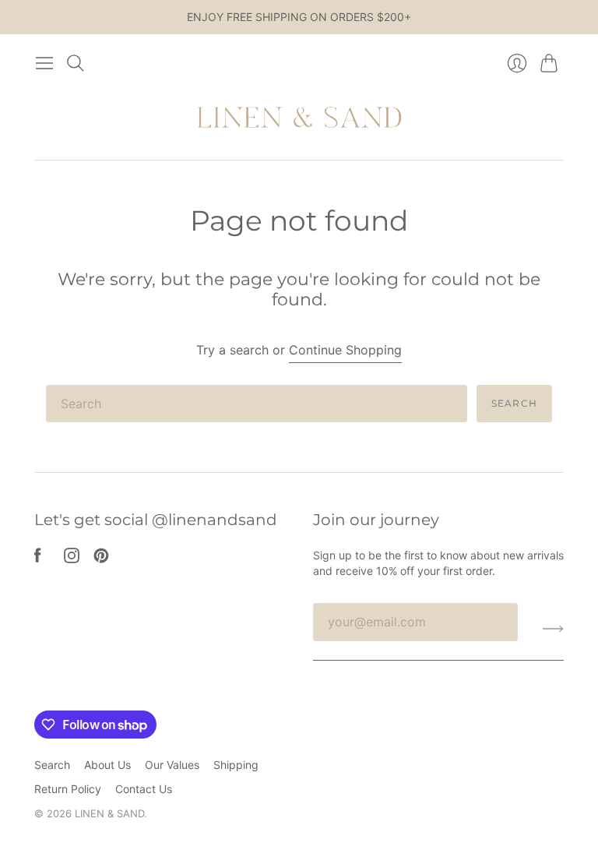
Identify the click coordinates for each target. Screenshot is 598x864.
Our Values (172, 764)
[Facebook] (37, 558)
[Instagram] (71, 558)
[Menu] (44, 63)
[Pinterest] (101, 558)
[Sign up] (553, 628)
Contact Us (143, 788)
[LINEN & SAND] (299, 119)
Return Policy (67, 788)
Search (514, 403)
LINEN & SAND (109, 813)
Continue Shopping (345, 350)
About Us (107, 764)
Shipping (236, 764)
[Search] (75, 63)
